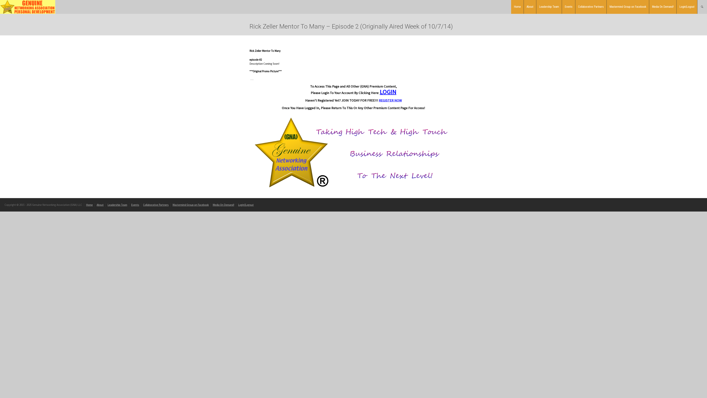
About (530, 6)
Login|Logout (686, 6)
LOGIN (388, 92)
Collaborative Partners (591, 6)
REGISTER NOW (390, 100)
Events (568, 6)
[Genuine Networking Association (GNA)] (27, 6)
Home (517, 6)
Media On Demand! (663, 6)
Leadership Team (549, 6)
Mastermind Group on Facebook (627, 6)
